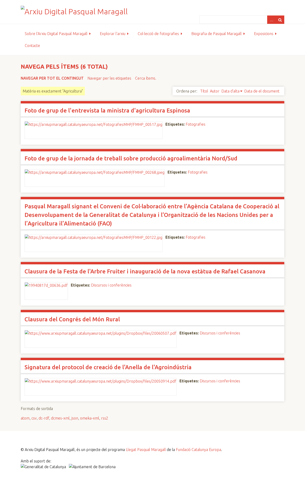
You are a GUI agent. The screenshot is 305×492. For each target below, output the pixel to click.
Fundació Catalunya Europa (198, 449)
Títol (204, 91)
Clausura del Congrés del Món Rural (72, 319)
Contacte (32, 45)
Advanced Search (271, 19)
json (74, 418)
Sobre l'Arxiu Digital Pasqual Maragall (56, 33)
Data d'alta (230, 91)
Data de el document (262, 91)
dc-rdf (44, 418)
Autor (214, 91)
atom (25, 418)
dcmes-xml (60, 418)
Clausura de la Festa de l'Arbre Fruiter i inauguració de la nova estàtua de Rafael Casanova (145, 271)
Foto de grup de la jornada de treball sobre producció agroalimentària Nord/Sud (131, 158)
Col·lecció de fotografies (158, 33)
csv (34, 418)
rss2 (104, 418)
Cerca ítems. (145, 78)
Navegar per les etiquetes (109, 78)
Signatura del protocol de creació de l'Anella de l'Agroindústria (108, 367)
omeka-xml (89, 418)
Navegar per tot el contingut (52, 78)
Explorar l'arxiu (112, 33)
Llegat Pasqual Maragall (146, 449)
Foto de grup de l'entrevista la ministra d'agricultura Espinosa (107, 110)
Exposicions (263, 33)
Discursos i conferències (111, 285)
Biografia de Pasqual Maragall (216, 33)
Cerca (280, 19)
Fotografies (195, 124)
